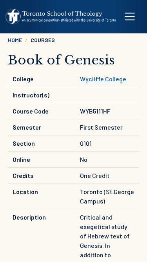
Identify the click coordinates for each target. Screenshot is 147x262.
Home (15, 40)
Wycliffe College (103, 78)
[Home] (61, 16)
